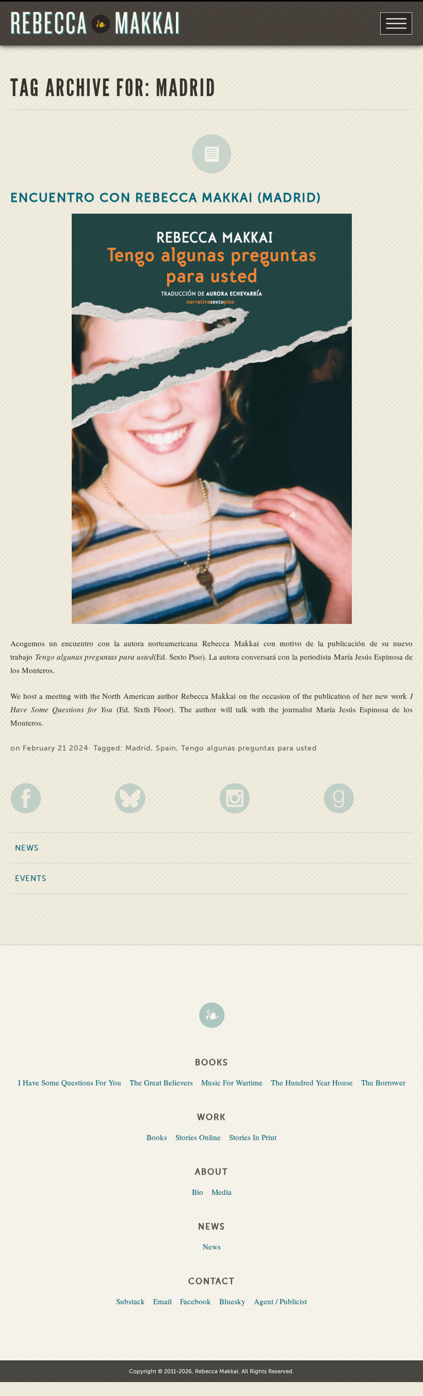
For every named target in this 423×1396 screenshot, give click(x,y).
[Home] (211, 1016)
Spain (166, 748)
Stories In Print (252, 1137)
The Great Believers (161, 1082)
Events (30, 878)
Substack (130, 1301)
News (211, 153)
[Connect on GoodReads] (368, 798)
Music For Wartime (232, 1082)
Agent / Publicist (280, 1301)
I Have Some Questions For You (69, 1082)
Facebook (195, 1301)
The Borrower (383, 1082)
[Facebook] (55, 798)
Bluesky (232, 1301)
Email (162, 1301)
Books (157, 1137)
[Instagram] (263, 798)
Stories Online (198, 1137)
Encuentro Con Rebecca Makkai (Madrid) (165, 198)
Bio (197, 1191)
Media (222, 1191)
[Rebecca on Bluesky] (159, 798)
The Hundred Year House (312, 1082)
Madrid (138, 748)
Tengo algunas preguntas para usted (249, 748)
